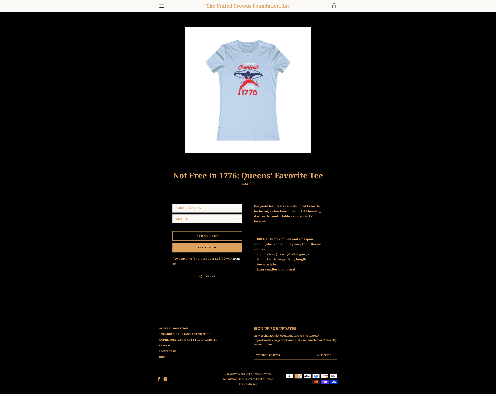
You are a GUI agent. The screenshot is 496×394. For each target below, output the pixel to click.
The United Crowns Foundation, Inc (248, 6)
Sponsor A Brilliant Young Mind (185, 334)
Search (164, 345)
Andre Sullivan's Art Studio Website (188, 339)
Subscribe (324, 355)
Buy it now (207, 247)
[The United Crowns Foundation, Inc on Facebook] (159, 379)
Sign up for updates (275, 328)
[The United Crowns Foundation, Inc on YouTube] (165, 379)
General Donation (173, 328)
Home (163, 357)
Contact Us (168, 351)
